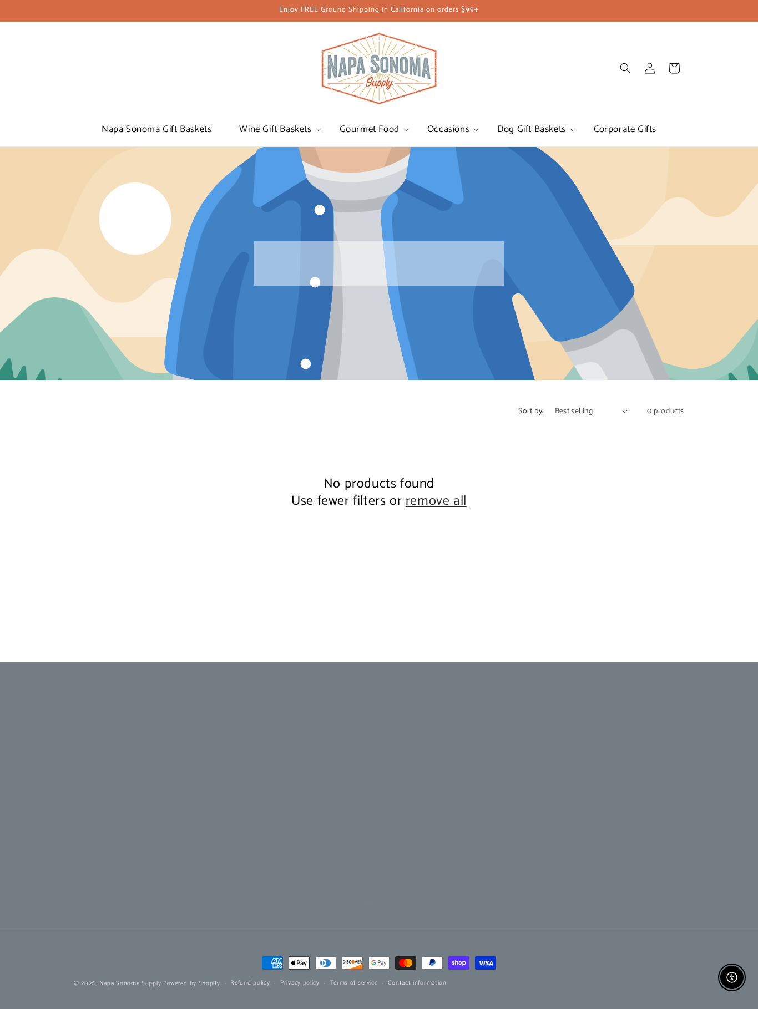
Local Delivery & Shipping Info (433, 751)
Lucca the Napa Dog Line (117, 751)
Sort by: (530, 411)
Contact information (417, 983)
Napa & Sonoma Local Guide (277, 770)
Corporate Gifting (104, 731)
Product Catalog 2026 (265, 751)
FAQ (389, 790)
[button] (275, 129)
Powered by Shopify (191, 983)
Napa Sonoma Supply (130, 983)
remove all (436, 501)
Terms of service (354, 983)
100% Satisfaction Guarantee (431, 770)
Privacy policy (300, 983)
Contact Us (400, 731)
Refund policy (250, 983)
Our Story (244, 731)
